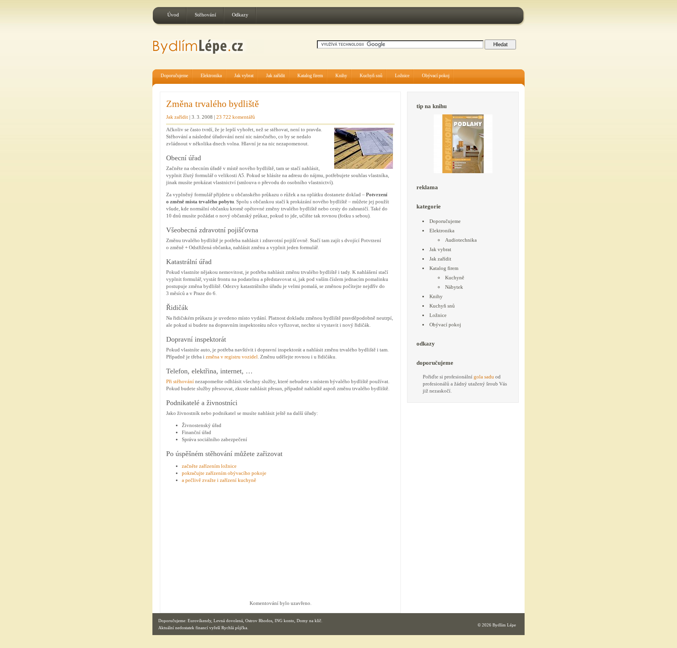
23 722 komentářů (235, 117)
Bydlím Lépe (504, 625)
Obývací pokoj (435, 75)
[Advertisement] (232, 544)
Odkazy (240, 15)
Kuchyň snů (371, 75)
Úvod (173, 15)
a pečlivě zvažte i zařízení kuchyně (219, 480)
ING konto (284, 620)
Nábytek (454, 287)
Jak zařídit (275, 75)
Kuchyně (454, 278)
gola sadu (484, 377)
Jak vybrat (243, 75)
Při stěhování (180, 381)
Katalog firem (310, 75)
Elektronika (211, 75)
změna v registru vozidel (232, 357)
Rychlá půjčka (234, 627)
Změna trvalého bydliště (212, 104)
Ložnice (402, 75)
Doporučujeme (174, 75)
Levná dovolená (228, 620)
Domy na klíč (309, 620)
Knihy (341, 75)
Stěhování (205, 15)
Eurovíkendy (199, 620)
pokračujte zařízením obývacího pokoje (224, 473)
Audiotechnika (461, 240)
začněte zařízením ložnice (209, 466)
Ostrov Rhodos (258, 620)
